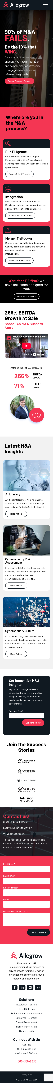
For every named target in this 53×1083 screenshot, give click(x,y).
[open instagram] (38, 987)
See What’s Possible (26, 296)
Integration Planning (26, 1004)
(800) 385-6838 (26, 1061)
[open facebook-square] (14, 987)
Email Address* (10, 887)
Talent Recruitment (26, 1022)
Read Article (16, 513)
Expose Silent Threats (19, 174)
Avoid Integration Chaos (20, 215)
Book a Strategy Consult (19, 81)
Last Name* (9, 875)
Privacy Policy (26, 1075)
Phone (6, 899)
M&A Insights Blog (26, 1048)
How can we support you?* (16, 911)
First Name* (9, 864)
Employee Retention (26, 1017)
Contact (26, 1044)
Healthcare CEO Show (26, 1053)
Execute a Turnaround (19, 260)
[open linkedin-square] (22, 987)
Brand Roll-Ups (27, 1008)
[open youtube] (30, 987)
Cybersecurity (26, 1031)
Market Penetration (26, 1026)
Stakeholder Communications (26, 1013)
